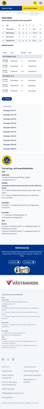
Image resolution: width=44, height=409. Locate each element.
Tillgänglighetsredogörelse (12, 393)
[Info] (40, 61)
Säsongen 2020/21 (9, 127)
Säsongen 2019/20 (9, 123)
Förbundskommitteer (32, 375)
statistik (8, 12)
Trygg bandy (7, 371)
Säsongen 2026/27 (9, 149)
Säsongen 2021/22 (9, 132)
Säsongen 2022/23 (9, 136)
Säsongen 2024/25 (9, 140)
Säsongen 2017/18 (9, 115)
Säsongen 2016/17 (9, 110)
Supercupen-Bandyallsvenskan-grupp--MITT (36, 14)
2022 (14, 12)
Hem (3, 12)
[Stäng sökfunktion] (35, 3)
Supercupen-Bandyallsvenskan (22, 13)
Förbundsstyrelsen (31, 371)
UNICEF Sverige (8, 389)
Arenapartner (7, 397)
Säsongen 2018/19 (9, 119)
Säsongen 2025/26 (9, 145)
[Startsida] (4, 3)
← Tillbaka (6, 99)
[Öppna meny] (40, 3)
